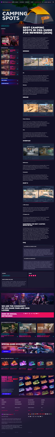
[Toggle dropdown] (18, 2)
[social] (28, 416)
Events (3, 404)
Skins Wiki (16, 410)
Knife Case (3, 432)
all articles (19, 322)
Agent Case (30, 432)
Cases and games (38, 2)
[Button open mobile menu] (53, 2)
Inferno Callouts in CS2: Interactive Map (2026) (12, 62)
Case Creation (31, 404)
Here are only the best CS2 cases (10, 379)
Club (32, 2)
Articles (3, 25)
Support (46, 2)
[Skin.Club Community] (7, 2)
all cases (16, 358)
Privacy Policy (17, 407)
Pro (42, 410)
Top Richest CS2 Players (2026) (12, 51)
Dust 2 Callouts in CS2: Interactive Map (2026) (12, 73)
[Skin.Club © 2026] (8, 414)
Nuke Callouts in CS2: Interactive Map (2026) (12, 57)
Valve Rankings (18, 404)
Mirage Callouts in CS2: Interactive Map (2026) (12, 68)
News (13, 2)
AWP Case (16, 432)
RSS (41, 407)
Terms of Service (31, 407)
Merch (29, 410)
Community (24, 25)
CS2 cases (4, 80)
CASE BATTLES (5, 83)
